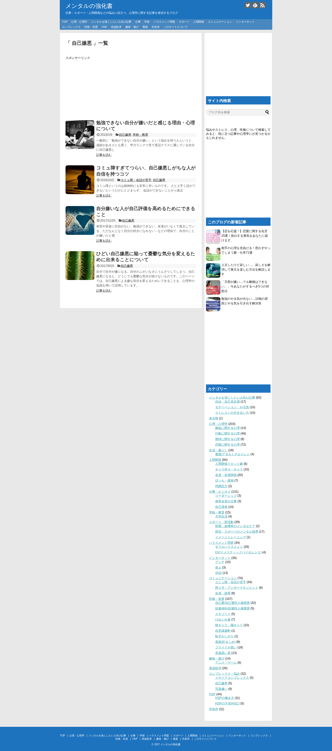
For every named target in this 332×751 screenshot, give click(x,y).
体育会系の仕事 (226, 501)
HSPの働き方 (224, 698)
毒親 (145, 26)
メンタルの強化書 (89, 6)
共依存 (156, 26)
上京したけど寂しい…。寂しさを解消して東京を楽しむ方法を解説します (246, 269)
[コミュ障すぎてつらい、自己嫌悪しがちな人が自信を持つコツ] (80, 179)
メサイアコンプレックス (232, 677)
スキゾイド (223, 614)
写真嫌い (221, 689)
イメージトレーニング (230, 537)
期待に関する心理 (227, 439)
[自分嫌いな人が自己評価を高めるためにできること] (80, 220)
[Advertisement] (131, 87)
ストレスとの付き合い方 (232, 412)
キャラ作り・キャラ (229, 469)
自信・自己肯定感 (227, 401)
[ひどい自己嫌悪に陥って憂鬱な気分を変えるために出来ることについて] (80, 265)
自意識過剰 (223, 630)
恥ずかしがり (224, 636)
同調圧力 (221, 486)
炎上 (218, 567)
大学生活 (221, 516)
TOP (64, 21)
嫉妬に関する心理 (227, 428)
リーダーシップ (226, 495)
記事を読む (104, 154)
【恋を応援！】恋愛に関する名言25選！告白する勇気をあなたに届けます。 (244, 235)
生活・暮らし (218, 450)
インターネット (245, 21)
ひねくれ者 (223, 619)
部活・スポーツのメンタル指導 (236, 531)
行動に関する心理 (227, 433)
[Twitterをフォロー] (248, 5)
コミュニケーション (220, 21)
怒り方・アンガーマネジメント (236, 587)
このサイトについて (176, 26)
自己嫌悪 (125, 134)
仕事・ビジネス (220, 491)
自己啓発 (221, 506)
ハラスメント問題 (164, 21)
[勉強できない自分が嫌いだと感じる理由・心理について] (80, 134)
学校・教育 (140, 134)
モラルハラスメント (229, 546)
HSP (104, 26)
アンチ (219, 562)
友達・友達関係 (226, 475)
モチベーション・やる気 (232, 407)
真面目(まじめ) (225, 641)
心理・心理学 (79, 21)
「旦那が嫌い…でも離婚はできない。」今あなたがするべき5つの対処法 (245, 286)
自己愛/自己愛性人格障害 (232, 602)
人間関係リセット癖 (229, 463)
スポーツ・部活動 (221, 522)
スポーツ (184, 21)
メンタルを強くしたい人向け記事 (111, 21)
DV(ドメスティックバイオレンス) (238, 552)
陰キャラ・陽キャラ (229, 625)
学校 (147, 21)
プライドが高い (226, 647)
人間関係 (198, 21)
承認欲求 (116, 26)
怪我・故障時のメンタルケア (235, 526)
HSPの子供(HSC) (227, 703)
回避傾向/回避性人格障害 (232, 608)
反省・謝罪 (223, 593)
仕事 (138, 21)
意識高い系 (223, 653)
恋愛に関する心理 (227, 444)
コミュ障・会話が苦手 (136, 180)
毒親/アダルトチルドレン (232, 454)
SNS (218, 573)
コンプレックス (71, 26)
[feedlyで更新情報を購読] (255, 5)
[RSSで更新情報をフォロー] (262, 5)
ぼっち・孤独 (224, 480)
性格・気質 (91, 26)
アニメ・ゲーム (226, 662)
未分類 (213, 418)
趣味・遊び (132, 26)
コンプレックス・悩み (224, 673)
